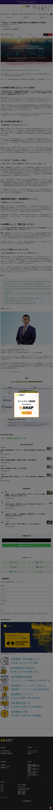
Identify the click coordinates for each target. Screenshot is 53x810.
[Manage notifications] (50, 808)
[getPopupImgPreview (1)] (26, 404)
